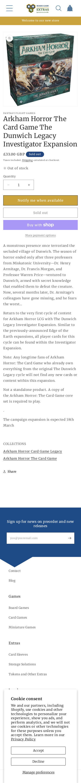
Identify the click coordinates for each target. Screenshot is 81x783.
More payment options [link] (40, 235)
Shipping (27, 160)
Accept (38, 750)
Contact (15, 571)
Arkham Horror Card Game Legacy (32, 451)
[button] (9, 8)
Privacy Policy (23, 739)
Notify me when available (41, 200)
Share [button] (12, 471)
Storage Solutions (22, 664)
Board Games (19, 608)
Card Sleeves (18, 654)
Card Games (18, 617)
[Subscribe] (69, 538)
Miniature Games (22, 627)
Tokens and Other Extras (28, 674)
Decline (38, 761)
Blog (12, 580)
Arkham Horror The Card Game (30, 458)
